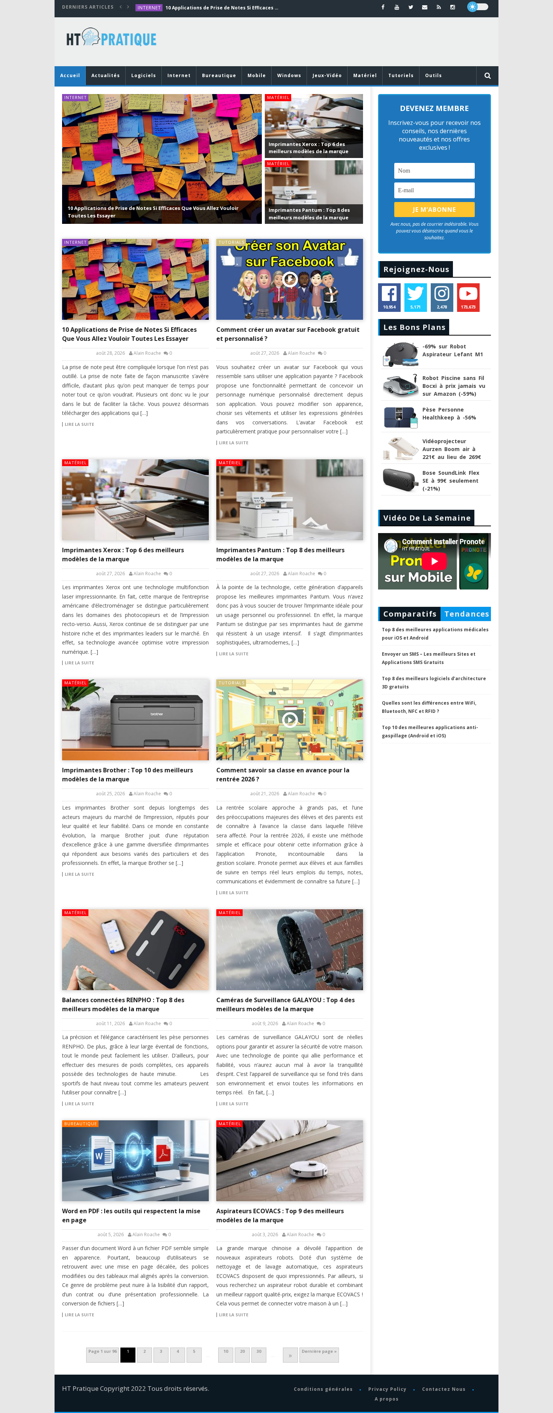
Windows (289, 75)
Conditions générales (322, 1389)
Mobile (257, 75)
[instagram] (453, 7)
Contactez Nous (443, 1389)
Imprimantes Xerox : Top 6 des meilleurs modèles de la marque (308, 148)
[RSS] (439, 7)
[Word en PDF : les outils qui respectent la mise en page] (135, 1160)
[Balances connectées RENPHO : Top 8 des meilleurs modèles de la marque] (135, 949)
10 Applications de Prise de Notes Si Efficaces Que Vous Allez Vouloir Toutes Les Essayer (222, 8)
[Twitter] (411, 7)
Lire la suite (79, 424)
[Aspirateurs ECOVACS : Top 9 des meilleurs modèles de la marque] (289, 1160)
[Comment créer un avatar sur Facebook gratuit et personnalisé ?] (289, 279)
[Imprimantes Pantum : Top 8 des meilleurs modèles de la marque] (289, 499)
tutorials (232, 242)
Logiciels (143, 75)
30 (259, 1351)
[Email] (425, 7)
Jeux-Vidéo (327, 75)
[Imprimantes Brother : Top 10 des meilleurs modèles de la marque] (135, 719)
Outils (433, 75)
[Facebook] (383, 7)
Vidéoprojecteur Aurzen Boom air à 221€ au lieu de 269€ (451, 449)
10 (225, 1351)
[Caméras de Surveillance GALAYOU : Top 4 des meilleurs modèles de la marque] (289, 949)
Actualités (105, 75)
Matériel (365, 75)
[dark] (477, 7)
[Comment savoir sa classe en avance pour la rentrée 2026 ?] (289, 719)
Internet (149, 8)
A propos (386, 1398)
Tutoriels (401, 75)
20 (242, 1351)
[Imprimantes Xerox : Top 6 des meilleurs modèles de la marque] (135, 499)
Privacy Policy (387, 1389)
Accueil (70, 75)
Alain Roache (147, 353)
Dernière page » (319, 1351)
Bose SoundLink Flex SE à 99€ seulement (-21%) (450, 480)
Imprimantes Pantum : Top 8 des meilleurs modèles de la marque (309, 214)
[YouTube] (397, 7)
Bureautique (219, 75)
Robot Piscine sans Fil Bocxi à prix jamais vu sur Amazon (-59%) (453, 385)
